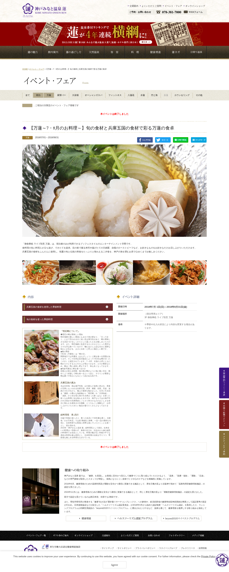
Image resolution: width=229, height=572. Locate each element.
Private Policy (208, 556)
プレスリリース (187, 548)
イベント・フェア (173, 5)
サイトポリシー (124, 548)
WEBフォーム (196, 12)
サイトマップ (107, 548)
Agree (114, 564)
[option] (40, 272)
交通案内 (134, 5)
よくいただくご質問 (151, 5)
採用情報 (202, 548)
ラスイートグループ (167, 548)
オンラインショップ (195, 5)
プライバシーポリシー (144, 548)
